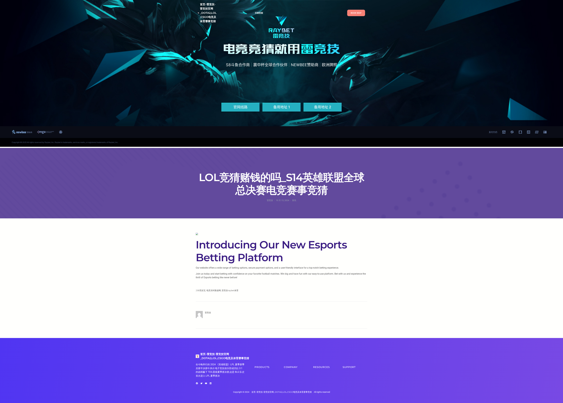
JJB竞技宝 (201, 290)
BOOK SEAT (356, 13)
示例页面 (259, 13)
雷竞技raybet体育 (230, 290)
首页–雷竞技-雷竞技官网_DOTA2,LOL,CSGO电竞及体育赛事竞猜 (208, 13)
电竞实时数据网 (213, 290)
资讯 (294, 200)
